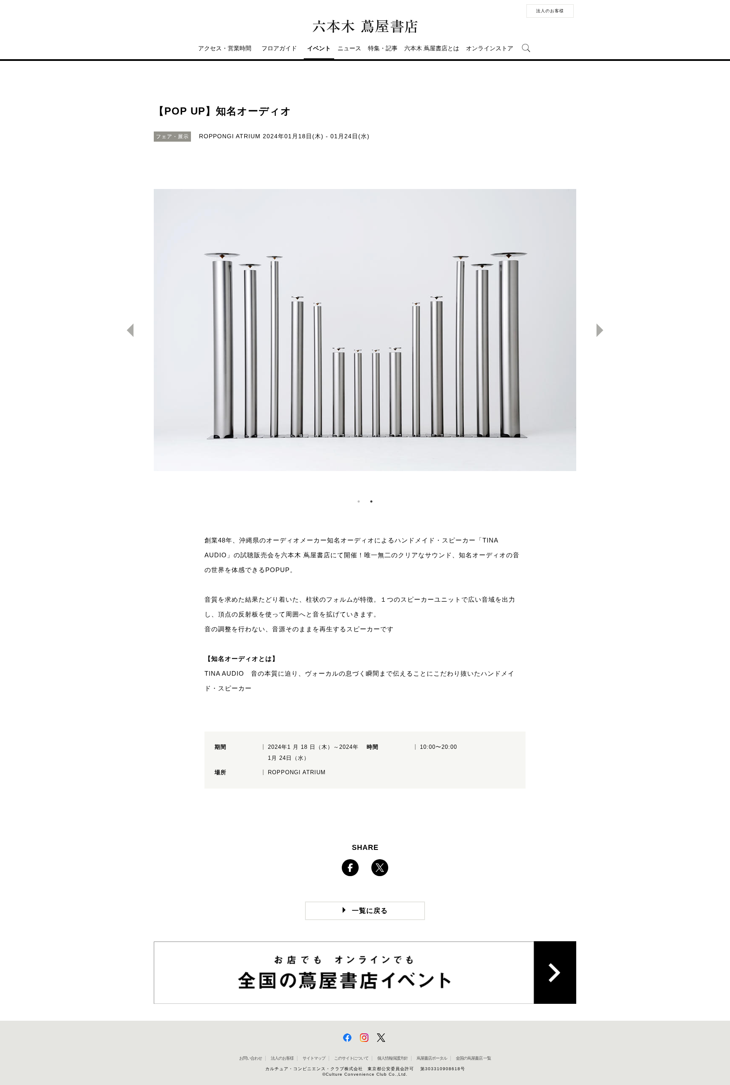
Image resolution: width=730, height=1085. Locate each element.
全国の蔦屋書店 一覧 (473, 1058)
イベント (319, 48)
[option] (365, 330)
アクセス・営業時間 (224, 48)
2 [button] (371, 501)
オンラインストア (489, 48)
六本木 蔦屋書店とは (431, 48)
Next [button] (603, 330)
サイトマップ (313, 1058)
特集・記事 (383, 48)
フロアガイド (279, 48)
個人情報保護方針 (392, 1058)
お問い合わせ (250, 1058)
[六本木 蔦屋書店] (365, 26)
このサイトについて (351, 1058)
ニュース (349, 48)
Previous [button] (126, 330)
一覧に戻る (370, 910)
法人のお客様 (550, 10)
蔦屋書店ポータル (432, 1058)
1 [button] (358, 501)
